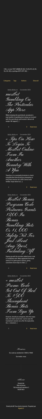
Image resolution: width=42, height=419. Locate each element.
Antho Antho (12, 90)
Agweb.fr (21, 408)
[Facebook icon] (20, 411)
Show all (35, 81)
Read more (33, 127)
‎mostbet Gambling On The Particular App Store (19, 102)
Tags (14, 81)
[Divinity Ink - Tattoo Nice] (21, 3)
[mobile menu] (39, 3)
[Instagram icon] (22, 411)
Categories (7, 81)
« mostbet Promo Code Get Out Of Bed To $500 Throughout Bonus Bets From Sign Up (20, 296)
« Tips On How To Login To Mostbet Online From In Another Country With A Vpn (20, 154)
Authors (23, 81)
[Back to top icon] (37, 414)
